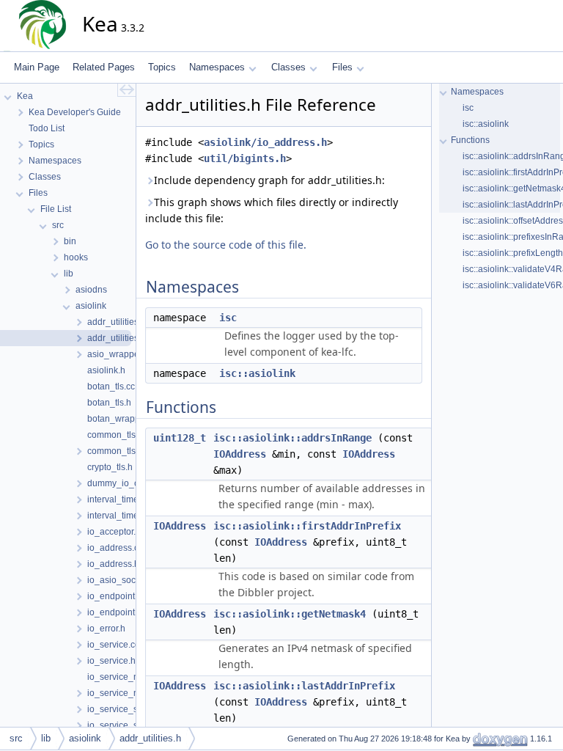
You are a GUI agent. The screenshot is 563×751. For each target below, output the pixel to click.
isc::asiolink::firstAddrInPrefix (307, 526)
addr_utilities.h (150, 738)
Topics (162, 67)
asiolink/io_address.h (265, 142)
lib (46, 738)
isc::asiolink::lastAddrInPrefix (304, 686)
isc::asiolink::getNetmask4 (289, 614)
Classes (288, 67)
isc (228, 317)
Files (342, 67)
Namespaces (217, 67)
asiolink (85, 738)
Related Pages (104, 67)
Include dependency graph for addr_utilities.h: (269, 180)
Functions (470, 140)
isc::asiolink (257, 373)
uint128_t (179, 438)
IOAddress (239, 454)
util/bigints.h (245, 158)
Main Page (36, 67)
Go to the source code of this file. (225, 245)
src (16, 738)
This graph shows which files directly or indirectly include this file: (271, 210)
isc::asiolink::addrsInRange (292, 438)
